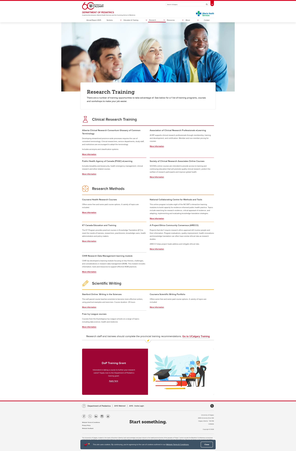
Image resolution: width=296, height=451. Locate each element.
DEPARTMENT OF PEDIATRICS (98, 12)
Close (206, 444)
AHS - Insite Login (136, 406)
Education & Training (131, 20)
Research (152, 20)
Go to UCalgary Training (196, 336)
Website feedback (87, 428)
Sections (110, 20)
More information (89, 154)
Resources (171, 20)
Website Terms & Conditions (177, 444)
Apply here (113, 381)
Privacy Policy (86, 425)
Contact (207, 20)
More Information (157, 177)
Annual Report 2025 (93, 20)
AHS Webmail (120, 406)
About (188, 20)
